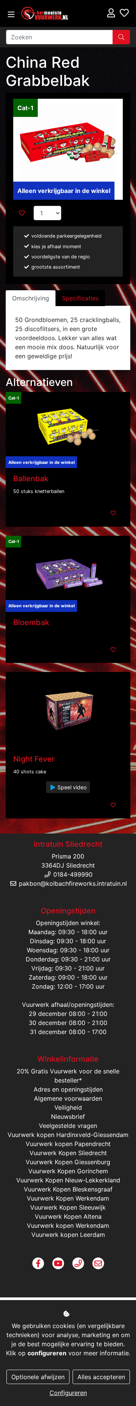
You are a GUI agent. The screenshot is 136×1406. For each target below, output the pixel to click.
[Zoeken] (121, 37)
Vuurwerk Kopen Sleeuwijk (68, 1207)
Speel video (71, 787)
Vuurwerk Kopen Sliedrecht (68, 1153)
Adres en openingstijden (68, 1089)
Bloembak (31, 622)
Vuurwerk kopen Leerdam (68, 1234)
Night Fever (34, 759)
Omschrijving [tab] (30, 298)
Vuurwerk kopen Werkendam (68, 1225)
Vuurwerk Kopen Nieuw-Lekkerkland (68, 1180)
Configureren (68, 1393)
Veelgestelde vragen (68, 1125)
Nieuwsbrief (68, 1116)
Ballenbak (30, 478)
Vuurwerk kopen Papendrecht (68, 1144)
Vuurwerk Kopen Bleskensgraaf (68, 1189)
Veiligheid (68, 1107)
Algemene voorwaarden (68, 1098)
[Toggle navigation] (11, 14)
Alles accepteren (101, 1377)
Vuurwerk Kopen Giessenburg (68, 1162)
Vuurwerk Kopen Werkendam (68, 1198)
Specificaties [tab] (80, 298)
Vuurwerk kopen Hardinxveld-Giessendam (68, 1134)
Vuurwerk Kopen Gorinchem (68, 1171)
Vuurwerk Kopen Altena (68, 1216)
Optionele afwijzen (38, 1377)
